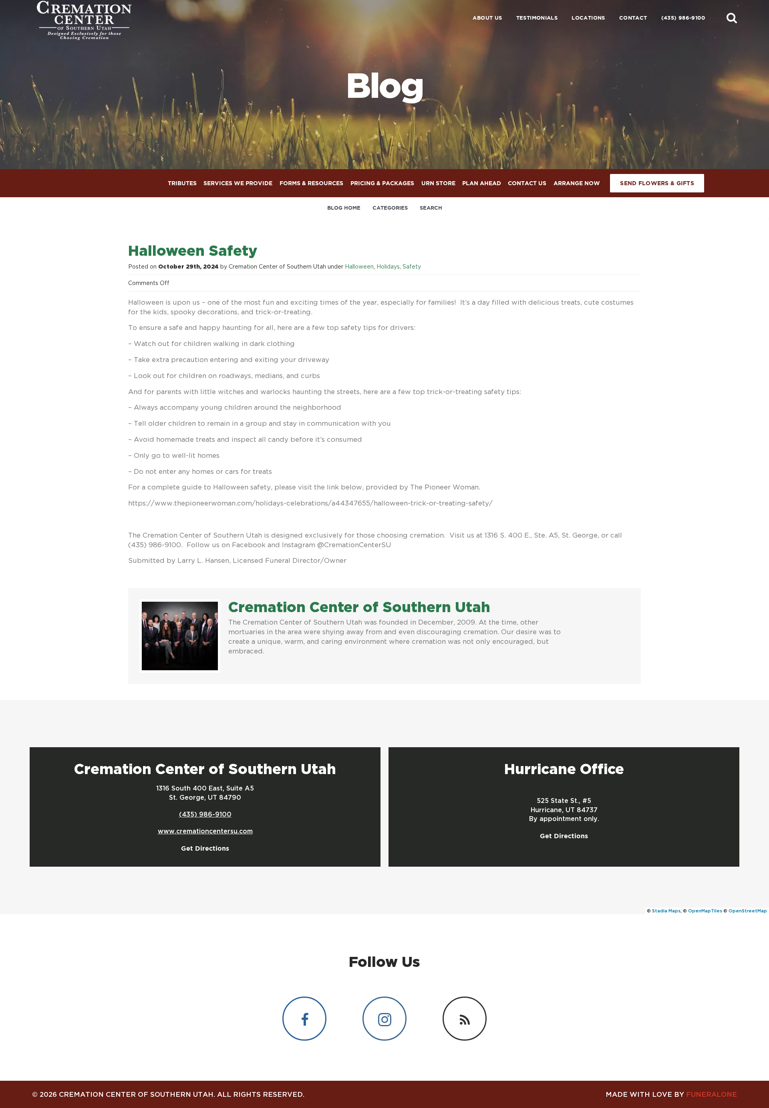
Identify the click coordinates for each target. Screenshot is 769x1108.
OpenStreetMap (748, 910)
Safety (412, 266)
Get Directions (205, 848)
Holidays (388, 266)
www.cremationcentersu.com (205, 831)
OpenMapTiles (705, 910)
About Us (487, 18)
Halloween (359, 266)
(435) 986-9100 (683, 18)
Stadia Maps (666, 910)
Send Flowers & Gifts (657, 183)
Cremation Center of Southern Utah (359, 606)
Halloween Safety (193, 250)
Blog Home (343, 208)
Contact (633, 18)
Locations (588, 18)
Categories (390, 208)
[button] (732, 17)
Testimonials (537, 18)
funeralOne (711, 1094)
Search (431, 208)
